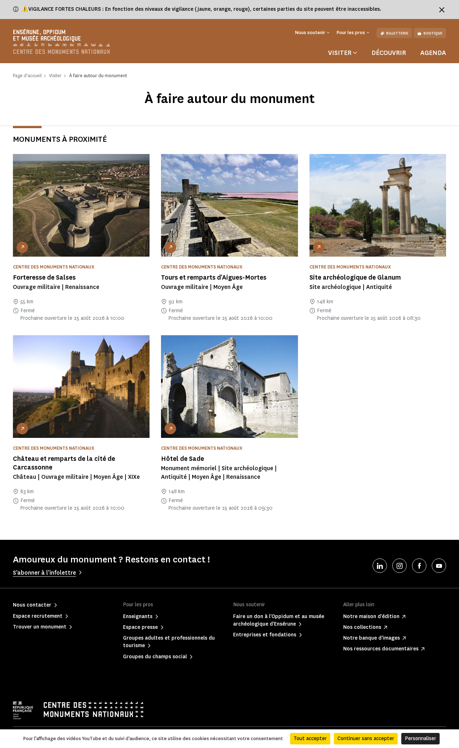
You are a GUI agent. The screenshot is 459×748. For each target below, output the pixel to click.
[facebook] (419, 565)
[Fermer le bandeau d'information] (441, 9)
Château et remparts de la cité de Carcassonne (64, 463)
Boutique (433, 33)
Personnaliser (420, 738)
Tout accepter (310, 738)
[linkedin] (380, 565)
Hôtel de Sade (182, 458)
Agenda (433, 52)
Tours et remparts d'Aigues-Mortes (213, 277)
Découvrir (389, 52)
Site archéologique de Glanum (355, 277)
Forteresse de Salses (44, 277)
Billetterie (397, 33)
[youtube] (439, 565)
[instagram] (399, 565)
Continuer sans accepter (365, 738)
